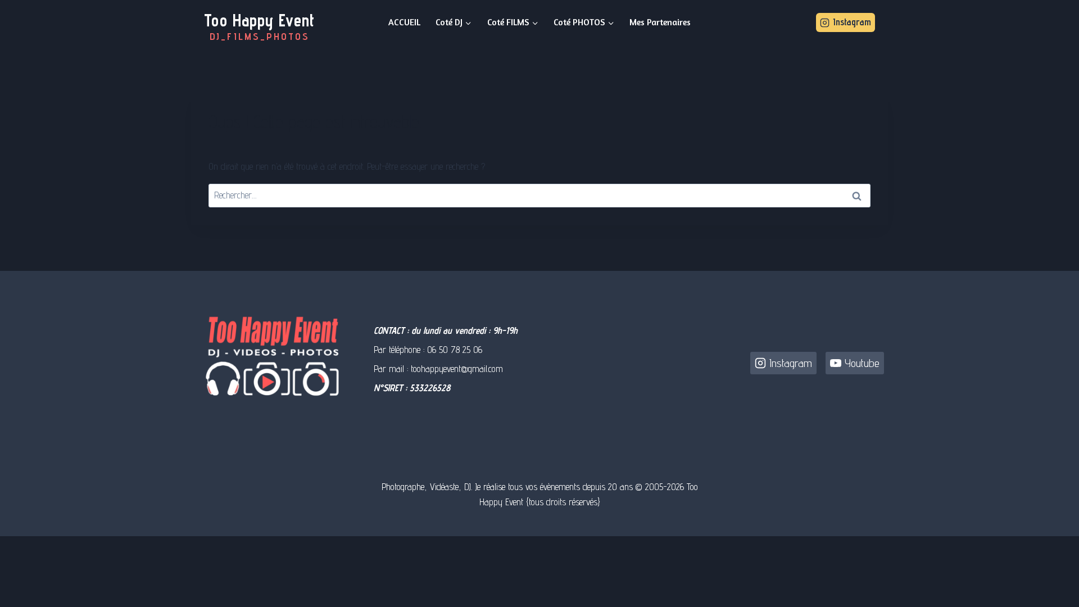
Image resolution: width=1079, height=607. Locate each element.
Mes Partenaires (660, 22)
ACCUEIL (404, 22)
